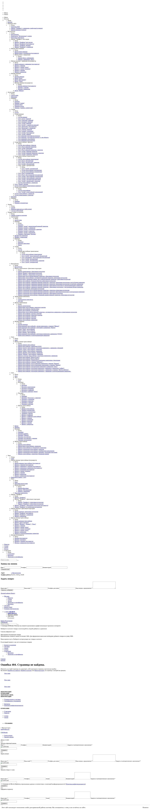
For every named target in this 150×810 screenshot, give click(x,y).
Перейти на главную (14, 670)
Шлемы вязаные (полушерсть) (27, 86)
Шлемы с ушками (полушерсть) (24, 541)
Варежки (13, 196)
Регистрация (8, 621)
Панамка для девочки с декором (27, 438)
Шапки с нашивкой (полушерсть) (24, 469)
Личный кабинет (6, 593)
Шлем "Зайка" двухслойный (26, 331)
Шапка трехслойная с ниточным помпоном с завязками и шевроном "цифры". (41, 368)
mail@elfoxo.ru (12, 613)
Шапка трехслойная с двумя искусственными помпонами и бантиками (39, 360)
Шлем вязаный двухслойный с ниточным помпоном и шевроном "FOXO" (40, 334)
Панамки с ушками (27, 402)
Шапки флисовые (23, 488)
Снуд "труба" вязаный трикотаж (27, 151)
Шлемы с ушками (23, 87)
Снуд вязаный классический (26, 140)
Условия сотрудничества (11, 608)
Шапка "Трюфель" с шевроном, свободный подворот (27, 28)
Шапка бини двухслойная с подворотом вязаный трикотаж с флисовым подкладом (42, 277)
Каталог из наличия (10, 645)
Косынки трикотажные (28, 387)
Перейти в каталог (26, 670)
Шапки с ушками (20, 70)
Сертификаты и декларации (12, 701)
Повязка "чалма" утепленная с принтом (30, 229)
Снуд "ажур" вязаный (24, 118)
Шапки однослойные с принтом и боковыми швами (33, 454)
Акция (13, 207)
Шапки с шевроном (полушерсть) (24, 476)
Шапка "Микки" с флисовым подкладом (30, 274)
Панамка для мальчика (24, 440)
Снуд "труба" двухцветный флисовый (29, 179)
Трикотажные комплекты (25, 299)
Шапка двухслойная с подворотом (28, 310)
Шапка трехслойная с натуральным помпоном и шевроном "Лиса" (38, 366)
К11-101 (20, 301)
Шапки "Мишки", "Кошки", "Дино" (25, 524)
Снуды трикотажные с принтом (24, 195)
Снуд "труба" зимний (24, 134)
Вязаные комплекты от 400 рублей (21, 209)
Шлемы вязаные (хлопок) (18, 30)
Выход (13, 593)
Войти (3, 621)
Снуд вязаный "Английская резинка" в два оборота (33, 137)
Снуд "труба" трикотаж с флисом (28, 154)
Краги (20, 245)
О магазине (11, 553)
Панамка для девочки (24, 437)
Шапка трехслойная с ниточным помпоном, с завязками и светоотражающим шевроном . (44, 371)
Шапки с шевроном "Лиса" (26, 59)
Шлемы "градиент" (20, 539)
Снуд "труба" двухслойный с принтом (29, 178)
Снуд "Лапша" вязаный (25, 129)
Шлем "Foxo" (19, 78)
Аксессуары (14, 95)
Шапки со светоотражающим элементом (27, 533)
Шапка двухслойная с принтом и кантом (30, 315)
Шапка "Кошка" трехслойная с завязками (30, 352)
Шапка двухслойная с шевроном (27, 320)
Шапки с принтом (27, 421)
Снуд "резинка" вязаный (25, 122)
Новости (6, 544)
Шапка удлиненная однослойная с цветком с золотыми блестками (37, 452)
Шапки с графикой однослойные (31, 416)
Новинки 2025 (15, 26)
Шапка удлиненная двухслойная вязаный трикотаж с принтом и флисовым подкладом (43, 290)
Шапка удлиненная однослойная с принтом (31, 449)
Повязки (17, 101)
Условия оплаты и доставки (12, 699)
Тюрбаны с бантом (27, 413)
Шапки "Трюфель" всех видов (24, 42)
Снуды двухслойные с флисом (27, 145)
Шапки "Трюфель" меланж (23, 45)
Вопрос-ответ (8, 607)
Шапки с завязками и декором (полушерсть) (28, 466)
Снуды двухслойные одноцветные (32, 171)
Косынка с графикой (28, 390)
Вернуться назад (39, 670)
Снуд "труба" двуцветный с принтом (29, 181)
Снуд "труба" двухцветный (26, 164)
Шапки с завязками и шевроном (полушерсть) (28, 468)
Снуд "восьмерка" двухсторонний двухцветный (36, 257)
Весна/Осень (15, 34)
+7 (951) (9, 611)
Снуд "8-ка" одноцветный (26, 173)
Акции (6, 547)
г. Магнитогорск (16, 573)
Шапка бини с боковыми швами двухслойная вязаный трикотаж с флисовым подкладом (44, 279)
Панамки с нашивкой (28, 399)
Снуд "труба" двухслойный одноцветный (30, 176)
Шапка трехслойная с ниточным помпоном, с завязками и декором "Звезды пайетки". (43, 369)
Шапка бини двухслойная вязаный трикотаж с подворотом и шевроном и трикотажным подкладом (47, 312)
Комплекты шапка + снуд (18, 477)
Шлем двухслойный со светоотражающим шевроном (33, 335)
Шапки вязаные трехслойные (23, 521)
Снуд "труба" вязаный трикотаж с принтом (31, 153)
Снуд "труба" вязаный (24, 123)
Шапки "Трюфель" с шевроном (24, 514)
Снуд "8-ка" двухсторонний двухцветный (30, 175)
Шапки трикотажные (24, 306)
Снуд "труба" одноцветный (30, 168)
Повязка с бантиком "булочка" (27, 234)
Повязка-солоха (19, 106)
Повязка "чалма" (19, 103)
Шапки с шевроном (20, 72)
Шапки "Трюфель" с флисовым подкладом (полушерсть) (31, 505)
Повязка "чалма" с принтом (26, 231)
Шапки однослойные (28, 408)
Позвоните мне (5, 569)
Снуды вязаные (22, 117)
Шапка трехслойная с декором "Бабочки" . (30, 362)
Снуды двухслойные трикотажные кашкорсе (28, 185)
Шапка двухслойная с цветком (27, 318)
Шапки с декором (20, 65)
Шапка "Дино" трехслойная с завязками (30, 349)
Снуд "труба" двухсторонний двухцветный (34, 256)
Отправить (4, 750)
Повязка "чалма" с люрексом (26, 228)
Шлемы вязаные (19, 76)
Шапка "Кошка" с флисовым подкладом (30, 273)
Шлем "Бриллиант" (20, 79)
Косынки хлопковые (28, 388)
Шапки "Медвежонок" (25, 490)
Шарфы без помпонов (21, 235)
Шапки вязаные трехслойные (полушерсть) (27, 463)
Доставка (7, 605)
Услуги (6, 549)
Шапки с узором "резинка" (23, 69)
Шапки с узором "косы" (22, 67)
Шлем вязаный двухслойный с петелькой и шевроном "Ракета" (37, 327)
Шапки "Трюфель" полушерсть (24, 513)
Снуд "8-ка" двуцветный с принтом (28, 162)
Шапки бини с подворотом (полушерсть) (27, 53)
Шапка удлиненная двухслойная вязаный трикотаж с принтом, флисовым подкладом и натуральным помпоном (51, 292)
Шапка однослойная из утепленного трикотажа (32, 447)
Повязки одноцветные (21, 203)
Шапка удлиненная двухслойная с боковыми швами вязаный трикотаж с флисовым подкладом (46, 295)
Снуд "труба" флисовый (25, 148)
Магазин (6, 596)
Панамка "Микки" (23, 435)
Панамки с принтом (27, 401)
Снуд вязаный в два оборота (26, 139)
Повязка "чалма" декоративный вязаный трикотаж (33, 226)
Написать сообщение (6, 590)
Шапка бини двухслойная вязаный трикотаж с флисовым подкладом (38, 276)
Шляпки (17, 427)
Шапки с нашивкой (27, 419)
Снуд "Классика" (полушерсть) (27, 126)
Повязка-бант (19, 104)
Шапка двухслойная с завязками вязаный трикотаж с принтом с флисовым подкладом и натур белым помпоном (51, 282)
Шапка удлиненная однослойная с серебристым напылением (36, 451)
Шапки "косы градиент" (22, 522)
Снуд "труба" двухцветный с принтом (33, 260)
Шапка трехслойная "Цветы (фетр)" (28, 359)
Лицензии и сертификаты (15, 557)
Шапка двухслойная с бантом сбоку (28, 309)
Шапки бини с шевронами (26, 58)
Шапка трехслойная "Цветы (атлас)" (29, 357)
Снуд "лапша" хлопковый (25, 131)
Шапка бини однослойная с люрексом (29, 446)
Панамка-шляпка (23, 433)
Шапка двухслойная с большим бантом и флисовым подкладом (37, 281)
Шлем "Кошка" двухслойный (26, 332)
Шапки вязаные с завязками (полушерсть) (27, 64)
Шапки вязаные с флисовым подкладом (26, 511)
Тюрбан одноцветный (28, 410)
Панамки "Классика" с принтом (31, 398)
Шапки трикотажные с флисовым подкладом (31, 271)
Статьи (6, 546)
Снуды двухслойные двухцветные (32, 170)
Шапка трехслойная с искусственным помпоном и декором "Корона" (38, 363)
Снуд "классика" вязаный (25, 120)
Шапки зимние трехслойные (26, 345)
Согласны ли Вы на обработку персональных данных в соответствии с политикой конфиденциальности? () (44, 784)
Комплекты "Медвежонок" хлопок (21, 36)
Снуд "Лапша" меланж (21, 184)
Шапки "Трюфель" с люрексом (24, 47)
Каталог (10, 22)
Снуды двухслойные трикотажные (28, 159)
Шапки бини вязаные (21, 51)
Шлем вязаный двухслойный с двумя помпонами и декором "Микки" (38, 326)
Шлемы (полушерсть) (21, 538)
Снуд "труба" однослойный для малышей (30, 192)
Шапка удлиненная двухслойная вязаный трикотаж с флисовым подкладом (40, 293)
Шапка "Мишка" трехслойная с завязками (30, 354)
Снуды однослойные (24, 190)
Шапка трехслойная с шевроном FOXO (29, 346)
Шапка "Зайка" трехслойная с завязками (30, 351)
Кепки (16, 426)
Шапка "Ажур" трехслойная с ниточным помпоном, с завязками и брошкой (40, 348)
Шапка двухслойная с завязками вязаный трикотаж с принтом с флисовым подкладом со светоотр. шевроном (50, 284)
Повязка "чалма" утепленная (26, 232)
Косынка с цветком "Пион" (30, 391)
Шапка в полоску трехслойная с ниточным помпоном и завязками (37, 355)
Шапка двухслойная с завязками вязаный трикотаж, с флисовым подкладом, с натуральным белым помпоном (50, 287)
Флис (16, 482)
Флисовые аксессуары (21, 483)
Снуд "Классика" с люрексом (26, 128)
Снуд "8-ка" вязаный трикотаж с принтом (30, 150)
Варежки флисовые (24, 243)
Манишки (14, 97)
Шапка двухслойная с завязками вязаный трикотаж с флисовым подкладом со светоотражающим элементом (50, 285)
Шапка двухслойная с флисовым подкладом (31, 288)
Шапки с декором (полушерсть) (24, 465)
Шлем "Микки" (19, 90)
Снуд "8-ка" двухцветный (25, 161)
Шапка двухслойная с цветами (27, 316)
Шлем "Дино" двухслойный (26, 329)
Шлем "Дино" (19, 81)
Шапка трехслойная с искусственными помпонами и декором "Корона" (39, 365)
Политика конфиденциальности (13, 705)
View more (7, 673)
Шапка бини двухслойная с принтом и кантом (32, 307)
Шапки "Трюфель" (20, 497)
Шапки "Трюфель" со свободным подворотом (28, 507)
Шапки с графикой (27, 415)
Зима (16, 340)
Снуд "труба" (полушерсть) (26, 132)
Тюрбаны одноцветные (28, 412)
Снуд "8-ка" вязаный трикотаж (27, 147)
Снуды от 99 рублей (17, 210)
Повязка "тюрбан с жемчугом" (24, 108)
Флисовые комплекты (17, 37)
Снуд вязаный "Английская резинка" (29, 136)
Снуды (17, 112)
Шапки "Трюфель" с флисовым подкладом (30, 502)
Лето (16, 376)
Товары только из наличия (19, 215)
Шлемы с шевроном (24, 89)
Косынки (24, 385)
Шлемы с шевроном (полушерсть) (25, 543)
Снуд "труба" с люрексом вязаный (28, 125)
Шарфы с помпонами (21, 237)
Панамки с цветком (27, 404)
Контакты (10, 555)
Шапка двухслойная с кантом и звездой (29, 313)
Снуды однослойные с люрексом (28, 182)
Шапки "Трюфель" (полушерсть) (24, 44)
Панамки (24, 396)
